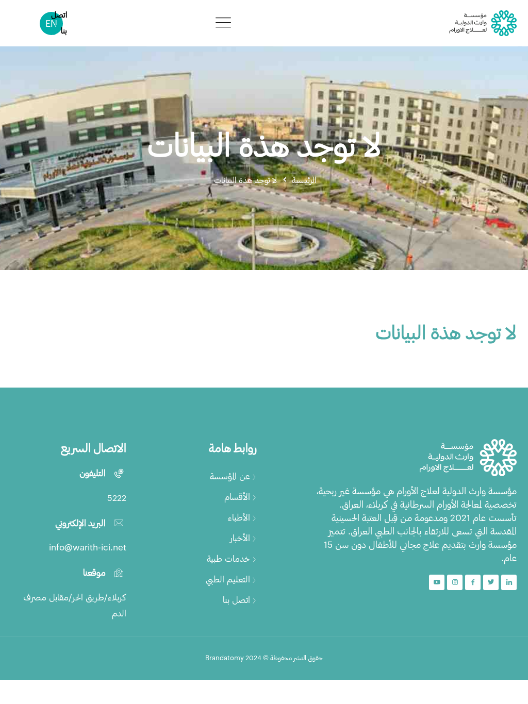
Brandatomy (224, 657)
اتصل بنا (236, 599)
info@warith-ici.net (87, 547)
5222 (116, 497)
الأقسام (237, 496)
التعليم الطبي (228, 578)
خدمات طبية (228, 558)
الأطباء (239, 517)
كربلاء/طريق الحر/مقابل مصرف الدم (74, 605)
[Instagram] (455, 582)
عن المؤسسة (230, 475)
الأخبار (240, 537)
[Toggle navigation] (223, 22)
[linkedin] (509, 582)
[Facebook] (473, 582)
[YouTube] (436, 582)
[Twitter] (491, 582)
